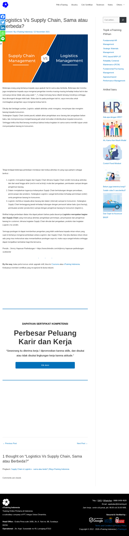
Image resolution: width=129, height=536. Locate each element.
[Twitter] (2, 22)
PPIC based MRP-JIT (112, 56)
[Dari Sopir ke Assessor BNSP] (112, 202)
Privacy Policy (120, 526)
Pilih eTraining (62, 5)
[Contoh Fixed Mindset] (112, 152)
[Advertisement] (45, 148)
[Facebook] (2, 16)
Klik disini (45, 365)
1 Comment (7, 32)
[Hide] (1, 44)
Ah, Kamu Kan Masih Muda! (114, 140)
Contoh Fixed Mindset (112, 163)
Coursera (55, 264)
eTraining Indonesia (72, 264)
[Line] (2, 38)
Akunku (74, 5)
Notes (110, 5)
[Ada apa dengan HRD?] (112, 105)
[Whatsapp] (2, 33)
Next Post (82, 443)
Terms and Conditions (104, 526)
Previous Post (10, 443)
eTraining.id (121, 529)
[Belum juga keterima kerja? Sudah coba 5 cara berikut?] (112, 175)
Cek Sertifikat (86, 5)
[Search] (123, 20)
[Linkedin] (2, 27)
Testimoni (100, 5)
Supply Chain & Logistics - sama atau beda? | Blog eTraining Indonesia (40, 469)
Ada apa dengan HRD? (112, 117)
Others (119, 5)
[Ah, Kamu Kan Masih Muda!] (112, 129)
